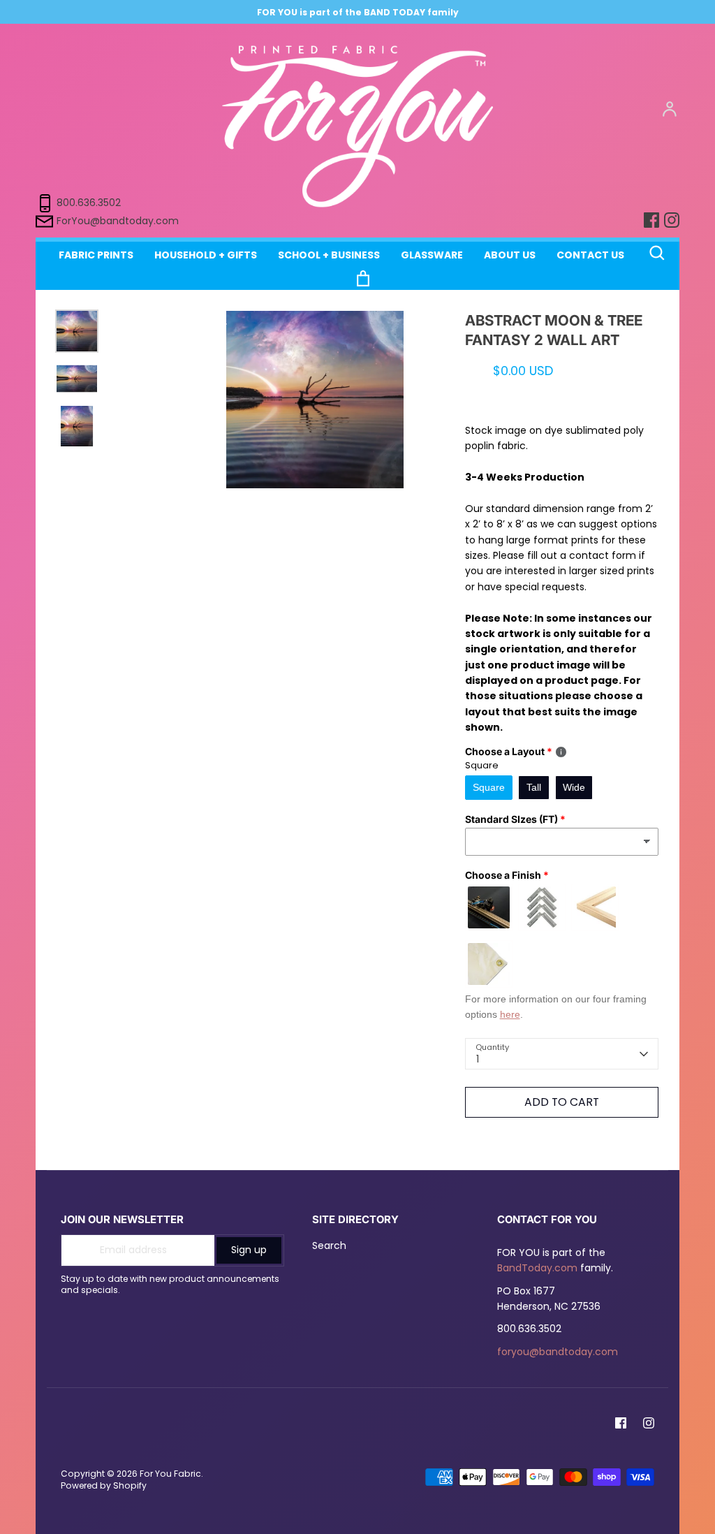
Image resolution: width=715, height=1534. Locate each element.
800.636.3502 (89, 202)
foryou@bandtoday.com (557, 1352)
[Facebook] (621, 1423)
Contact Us (590, 255)
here (510, 1014)
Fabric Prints (96, 255)
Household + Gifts (205, 255)
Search (329, 1245)
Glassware (432, 255)
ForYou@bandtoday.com (118, 220)
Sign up (249, 1250)
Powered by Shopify (104, 1485)
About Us (510, 255)
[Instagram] (649, 1423)
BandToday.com (537, 1268)
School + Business (329, 255)
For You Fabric (170, 1474)
